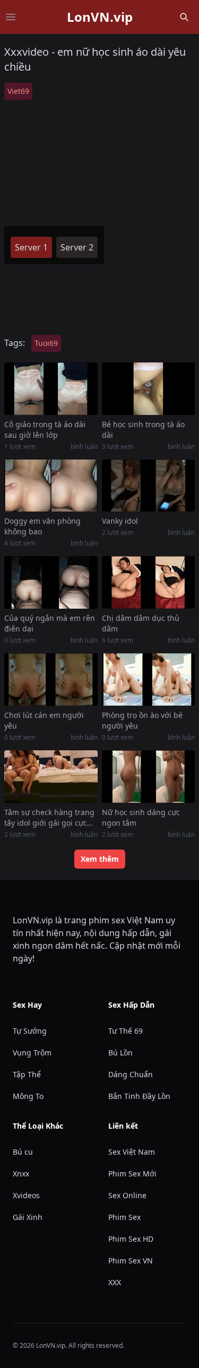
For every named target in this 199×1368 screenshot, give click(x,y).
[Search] (184, 17)
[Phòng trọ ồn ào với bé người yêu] (148, 679)
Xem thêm (100, 859)
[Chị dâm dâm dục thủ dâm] (148, 582)
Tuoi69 (46, 343)
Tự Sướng (30, 1031)
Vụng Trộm (32, 1052)
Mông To (28, 1096)
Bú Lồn (120, 1052)
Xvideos (26, 1195)
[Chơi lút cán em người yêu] (51, 679)
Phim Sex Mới (132, 1173)
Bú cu (23, 1152)
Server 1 (31, 247)
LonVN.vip (100, 16)
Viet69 (18, 91)
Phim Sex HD (130, 1239)
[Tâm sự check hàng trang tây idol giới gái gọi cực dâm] (51, 776)
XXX (114, 1282)
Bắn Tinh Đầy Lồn (139, 1096)
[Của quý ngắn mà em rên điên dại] (51, 582)
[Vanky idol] (148, 486)
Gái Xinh (27, 1217)
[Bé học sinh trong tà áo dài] (148, 388)
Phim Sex (124, 1217)
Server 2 (76, 247)
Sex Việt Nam (131, 1152)
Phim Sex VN (130, 1261)
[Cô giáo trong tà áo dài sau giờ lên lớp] (51, 388)
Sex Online (127, 1195)
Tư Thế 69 (125, 1031)
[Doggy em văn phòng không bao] (51, 486)
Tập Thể (27, 1074)
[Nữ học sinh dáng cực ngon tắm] (148, 776)
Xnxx (21, 1173)
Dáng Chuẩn (130, 1074)
